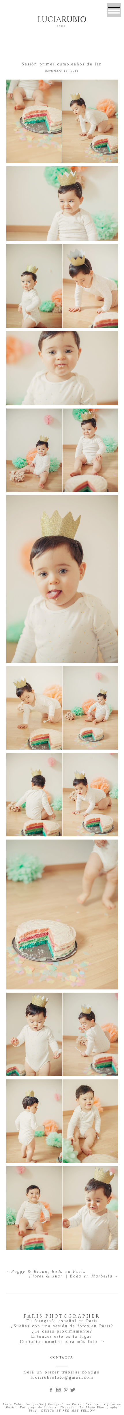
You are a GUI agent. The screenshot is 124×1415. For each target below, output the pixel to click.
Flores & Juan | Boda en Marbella (71, 1276)
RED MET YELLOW (79, 1410)
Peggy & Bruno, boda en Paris (48, 1271)
